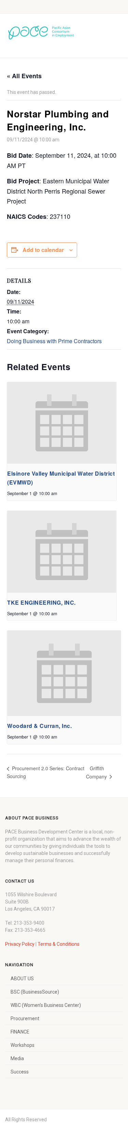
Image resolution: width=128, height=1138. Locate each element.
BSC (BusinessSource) (35, 992)
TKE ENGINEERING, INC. (41, 602)
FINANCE (20, 1032)
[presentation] (61, 423)
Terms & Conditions (59, 944)
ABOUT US (22, 978)
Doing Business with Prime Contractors (54, 341)
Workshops (22, 1045)
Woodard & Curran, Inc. (39, 726)
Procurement (25, 1018)
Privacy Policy (19, 944)
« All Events (24, 75)
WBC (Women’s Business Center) (46, 1005)
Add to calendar (43, 250)
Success (20, 1071)
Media (17, 1058)
